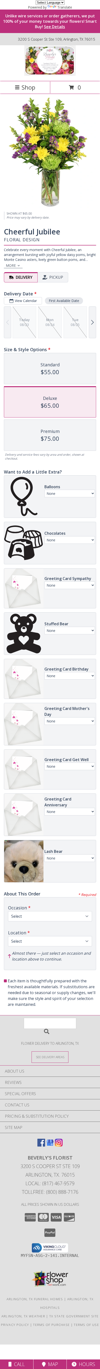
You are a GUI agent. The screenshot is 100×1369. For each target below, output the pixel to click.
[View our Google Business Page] (50, 1145)
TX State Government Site (74, 1316)
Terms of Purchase (51, 1325)
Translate (64, 7)
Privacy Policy (15, 1325)
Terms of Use (86, 1325)
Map (52, 1364)
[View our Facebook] (41, 1145)
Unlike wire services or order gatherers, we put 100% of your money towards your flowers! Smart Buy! (50, 21)
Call (18, 1364)
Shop (28, 87)
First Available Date (64, 300)
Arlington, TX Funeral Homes (35, 1299)
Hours (85, 1364)
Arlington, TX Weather (23, 1316)
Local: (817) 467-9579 (50, 1183)
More (11, 265)
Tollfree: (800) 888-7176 (50, 1192)
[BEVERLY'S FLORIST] (49, 74)
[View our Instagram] (59, 1145)
